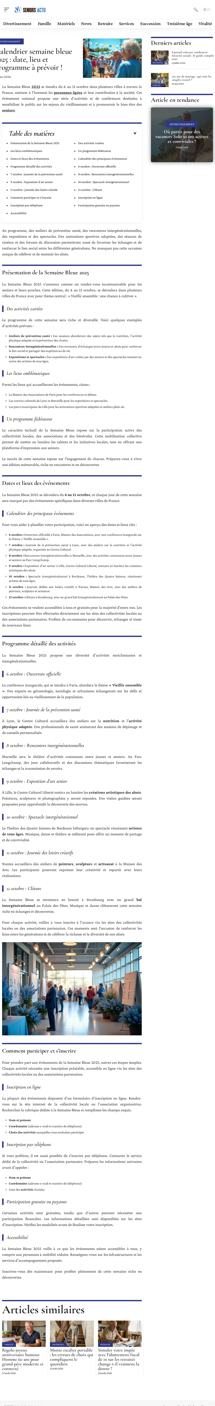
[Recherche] (195, 9)
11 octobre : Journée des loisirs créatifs (34, 189)
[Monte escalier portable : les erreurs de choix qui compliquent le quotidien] (72, 1334)
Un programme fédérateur (94, 151)
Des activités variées (91, 143)
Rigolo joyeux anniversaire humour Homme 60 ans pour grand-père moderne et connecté (22, 1359)
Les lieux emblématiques (26, 151)
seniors (8, 110)
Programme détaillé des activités (31, 166)
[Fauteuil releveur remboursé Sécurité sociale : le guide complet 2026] (160, 57)
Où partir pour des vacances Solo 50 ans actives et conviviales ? (181, 136)
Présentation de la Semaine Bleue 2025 (34, 143)
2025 (35, 86)
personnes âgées (68, 92)
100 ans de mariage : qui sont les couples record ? (191, 78)
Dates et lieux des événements (29, 158)
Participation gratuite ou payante (99, 205)
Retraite (105, 1344)
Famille (9, 1344)
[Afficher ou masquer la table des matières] (95, 133)
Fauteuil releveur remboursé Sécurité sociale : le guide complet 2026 (193, 55)
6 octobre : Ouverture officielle (97, 166)
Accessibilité (18, 213)
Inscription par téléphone (26, 205)
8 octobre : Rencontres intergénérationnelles (106, 174)
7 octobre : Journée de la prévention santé (36, 174)
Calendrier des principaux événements (102, 158)
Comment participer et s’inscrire (30, 197)
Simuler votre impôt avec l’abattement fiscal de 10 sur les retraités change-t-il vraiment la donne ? (118, 1359)
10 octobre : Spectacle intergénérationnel (103, 182)
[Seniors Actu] (30, 9)
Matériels (58, 1344)
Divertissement (182, 124)
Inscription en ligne (90, 197)
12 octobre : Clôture (90, 189)
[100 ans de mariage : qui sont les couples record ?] (160, 80)
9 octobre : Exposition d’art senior (31, 182)
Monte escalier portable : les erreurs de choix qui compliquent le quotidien (71, 1357)
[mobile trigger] (7, 9)
